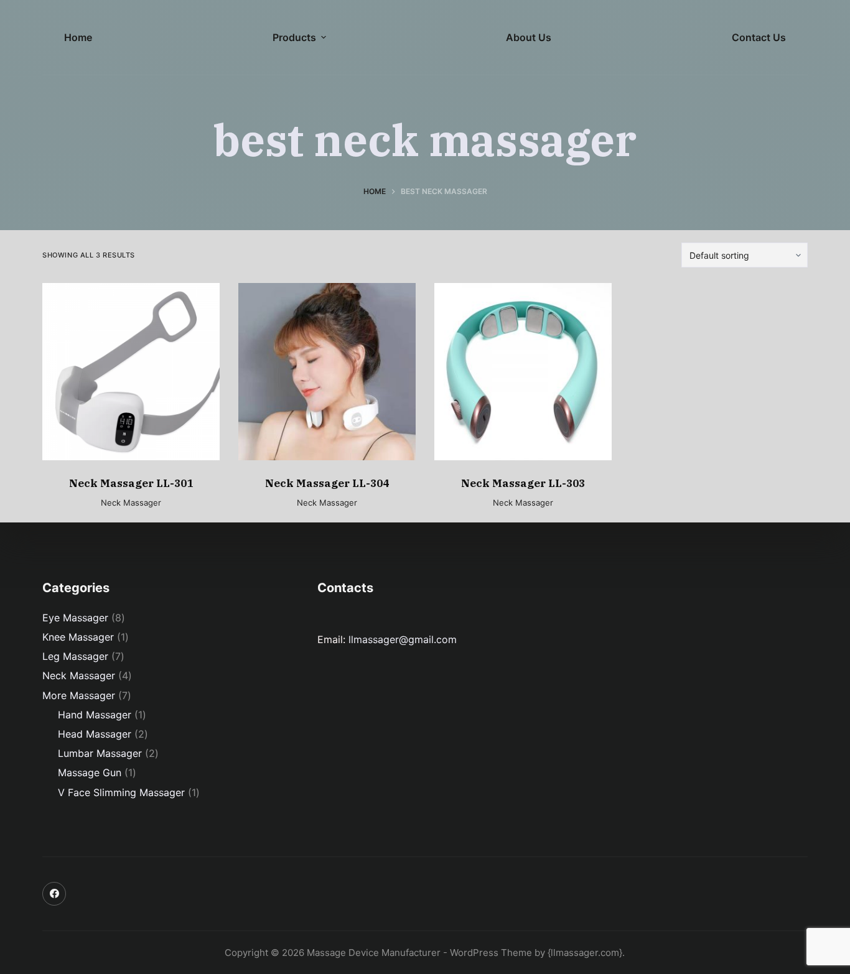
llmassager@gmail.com (402, 639)
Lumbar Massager (100, 753)
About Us (528, 37)
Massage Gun (89, 772)
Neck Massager (131, 503)
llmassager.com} (586, 952)
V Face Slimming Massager (121, 792)
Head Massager (94, 734)
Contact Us (759, 37)
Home (78, 37)
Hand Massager (94, 714)
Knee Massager (78, 637)
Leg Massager (75, 656)
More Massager (78, 695)
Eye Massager (75, 617)
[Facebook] (54, 894)
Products (294, 37)
